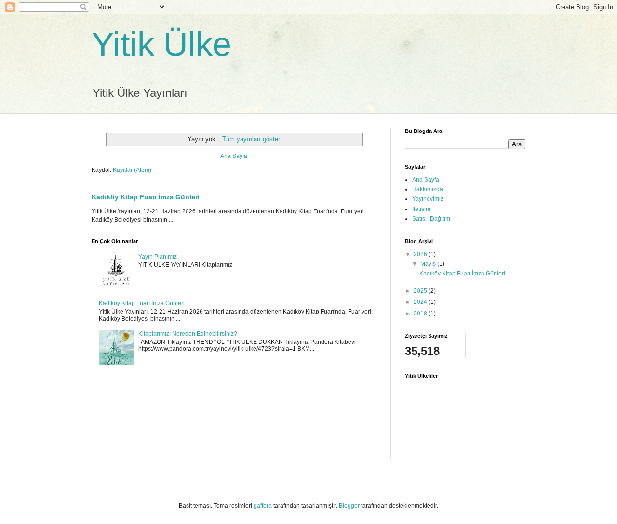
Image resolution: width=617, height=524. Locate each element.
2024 (421, 302)
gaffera (263, 505)
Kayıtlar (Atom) (132, 170)
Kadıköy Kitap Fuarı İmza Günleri (146, 197)
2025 (421, 291)
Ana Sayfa (233, 156)
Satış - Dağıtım (431, 218)
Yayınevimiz (427, 199)
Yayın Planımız (157, 256)
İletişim (421, 209)
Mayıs (428, 264)
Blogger (349, 505)
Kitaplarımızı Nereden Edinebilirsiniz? (187, 333)
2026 (421, 254)
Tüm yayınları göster (251, 139)
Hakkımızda (427, 189)
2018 (421, 313)
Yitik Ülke (161, 44)
